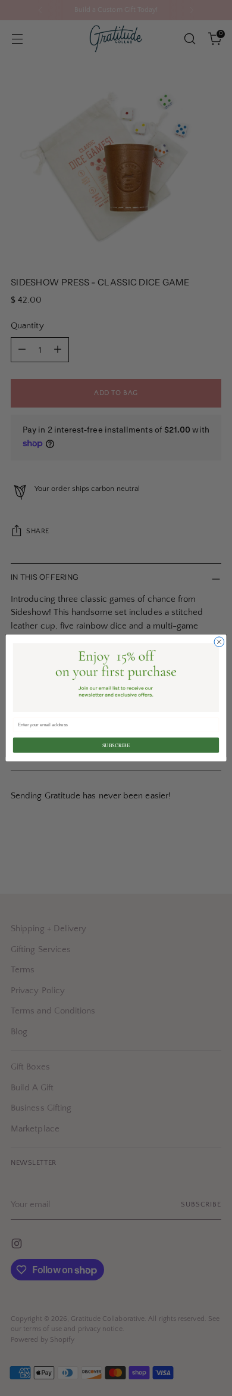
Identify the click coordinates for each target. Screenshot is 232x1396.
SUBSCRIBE (116, 745)
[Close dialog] (219, 642)
